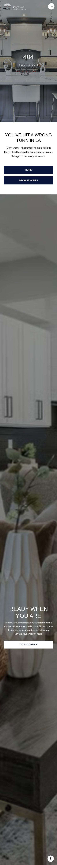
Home (28, 169)
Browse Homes (28, 180)
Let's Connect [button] (28, 644)
